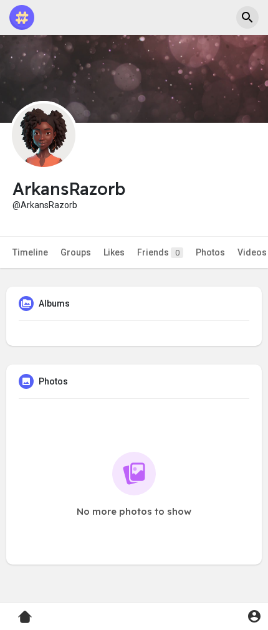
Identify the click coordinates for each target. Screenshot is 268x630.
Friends (158, 252)
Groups (75, 252)
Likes (114, 252)
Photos (210, 252)
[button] (247, 17)
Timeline (30, 252)
